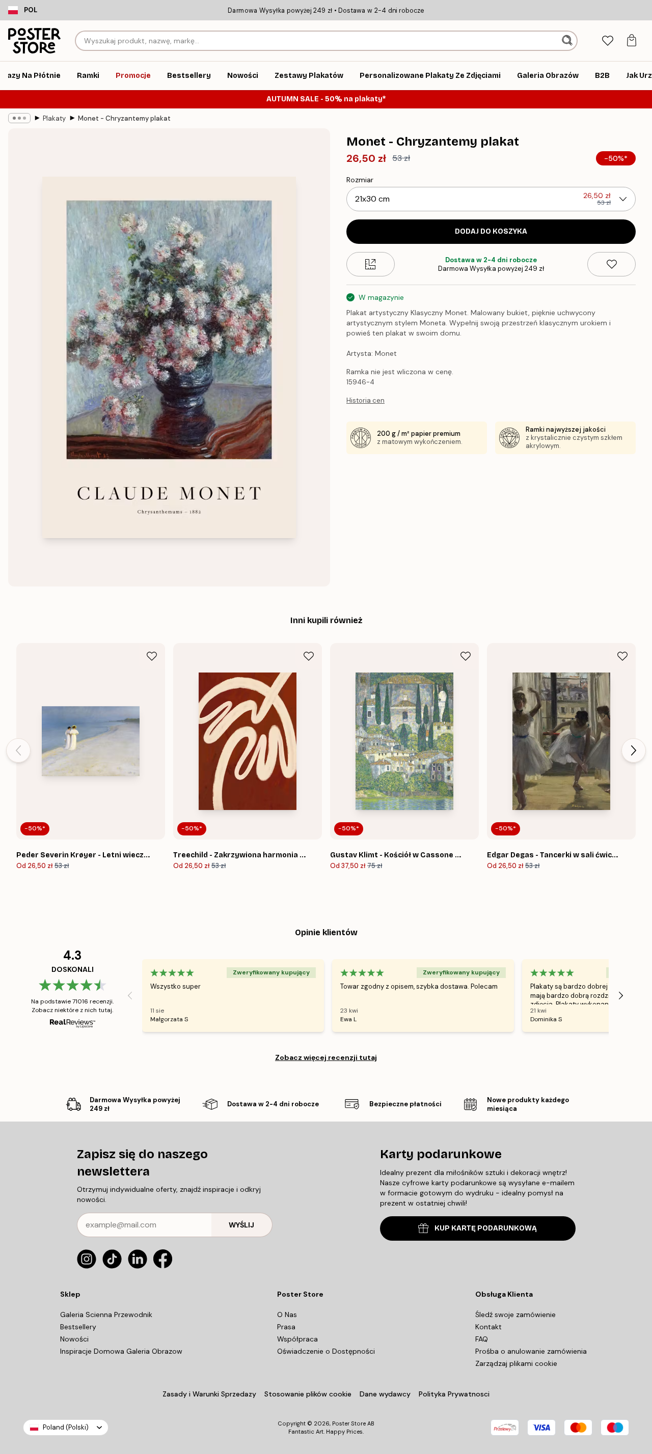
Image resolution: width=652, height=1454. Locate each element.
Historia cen (365, 400)
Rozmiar (359, 179)
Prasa (286, 1326)
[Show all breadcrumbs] (19, 118)
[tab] (607, 41)
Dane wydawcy (385, 1394)
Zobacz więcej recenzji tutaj (326, 1057)
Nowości (74, 1339)
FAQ (481, 1339)
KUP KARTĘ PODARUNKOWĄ (485, 1228)
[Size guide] (370, 264)
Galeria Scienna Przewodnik (106, 1314)
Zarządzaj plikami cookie (516, 1363)
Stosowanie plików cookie (307, 1394)
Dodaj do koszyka (491, 231)
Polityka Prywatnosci (454, 1394)
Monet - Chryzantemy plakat (124, 118)
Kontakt (488, 1326)
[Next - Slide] (633, 750)
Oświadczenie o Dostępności (326, 1351)
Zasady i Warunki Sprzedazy (209, 1394)
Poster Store (349, 1423)
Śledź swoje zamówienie (515, 1314)
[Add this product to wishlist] (611, 264)
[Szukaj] (568, 41)
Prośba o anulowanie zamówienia (531, 1351)
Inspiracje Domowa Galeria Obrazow (121, 1351)
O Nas (287, 1314)
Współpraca (297, 1339)
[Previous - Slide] (18, 750)
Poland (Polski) (66, 1427)
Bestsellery (78, 1326)
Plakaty (54, 118)
